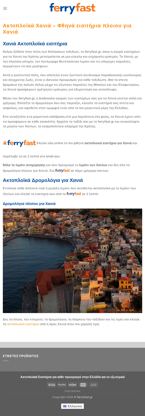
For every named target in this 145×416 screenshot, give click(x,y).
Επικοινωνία (73, 391)
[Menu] (5, 8)
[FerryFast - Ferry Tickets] (72, 8)
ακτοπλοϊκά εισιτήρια (23, 324)
